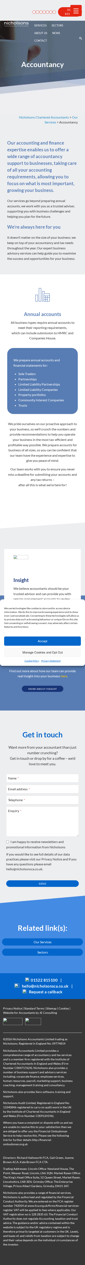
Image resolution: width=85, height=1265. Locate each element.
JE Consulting (48, 1012)
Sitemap (51, 1008)
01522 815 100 (70, 12)
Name (13, 778)
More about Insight (42, 688)
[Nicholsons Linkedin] (40, 12)
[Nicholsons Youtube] (50, 12)
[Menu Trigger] (76, 10)
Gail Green (56, 1157)
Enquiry (14, 811)
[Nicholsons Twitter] (46, 12)
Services (40, 25)
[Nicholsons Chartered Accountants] (16, 24)
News (56, 33)
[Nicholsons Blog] (36, 12)
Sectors (57, 25)
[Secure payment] (33, 12)
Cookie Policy (32, 660)
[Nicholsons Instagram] (53, 12)
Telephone (16, 800)
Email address (19, 789)
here (64, 676)
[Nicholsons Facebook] (43, 12)
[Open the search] (80, 23)
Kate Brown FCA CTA (34, 1162)
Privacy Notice (51, 859)
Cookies (64, 1008)
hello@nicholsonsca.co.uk (24, 869)
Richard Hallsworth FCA (32, 1157)
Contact (40, 40)
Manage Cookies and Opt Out (42, 652)
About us (40, 33)
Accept (42, 641)
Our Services (43, 942)
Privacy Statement (51, 660)
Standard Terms (34, 1008)
